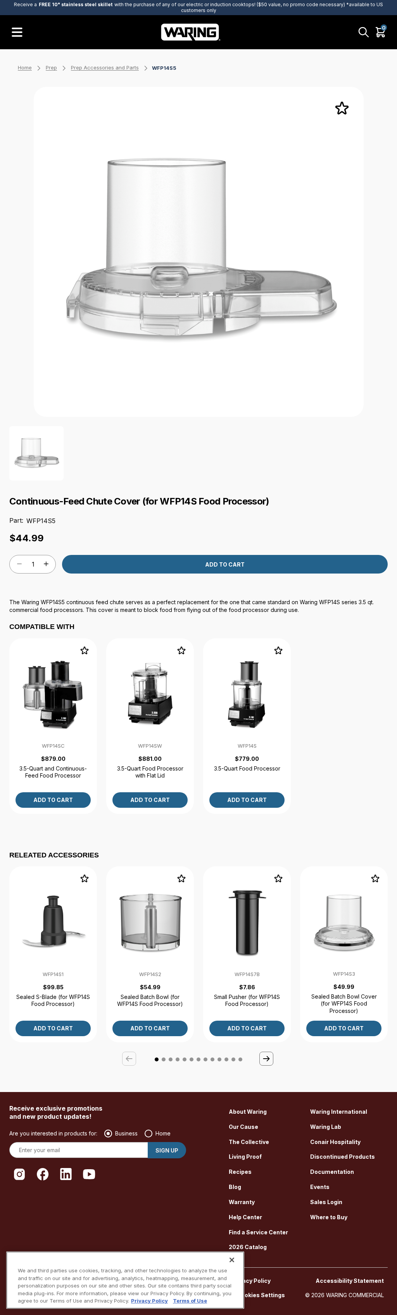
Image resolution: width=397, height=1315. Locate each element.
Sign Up (166, 1150)
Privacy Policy (251, 1280)
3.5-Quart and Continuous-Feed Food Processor (53, 772)
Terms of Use (190, 1301)
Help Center (245, 1217)
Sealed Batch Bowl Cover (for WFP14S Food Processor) (344, 1003)
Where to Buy (328, 1217)
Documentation (332, 1171)
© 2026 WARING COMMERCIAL (344, 1295)
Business (126, 1133)
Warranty (242, 1202)
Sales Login (326, 1202)
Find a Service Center (258, 1232)
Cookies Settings (261, 1295)
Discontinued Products (342, 1156)
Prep (51, 67)
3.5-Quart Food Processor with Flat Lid (150, 772)
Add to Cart (225, 564)
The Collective (249, 1142)
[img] (342, 108)
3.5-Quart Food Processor (247, 768)
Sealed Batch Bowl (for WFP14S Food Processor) (150, 1000)
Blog (235, 1187)
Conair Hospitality (335, 1142)
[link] (53, 726)
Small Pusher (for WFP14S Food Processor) (247, 1000)
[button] (267, 1059)
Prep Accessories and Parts (105, 67)
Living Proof (245, 1156)
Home (25, 67)
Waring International (338, 1111)
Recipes (240, 1171)
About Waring (248, 1111)
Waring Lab (325, 1126)
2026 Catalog (248, 1247)
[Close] (231, 1259)
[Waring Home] (190, 32)
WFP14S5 (164, 68)
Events (320, 1187)
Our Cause (243, 1126)
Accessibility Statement (350, 1280)
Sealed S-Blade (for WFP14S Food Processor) (53, 1000)
